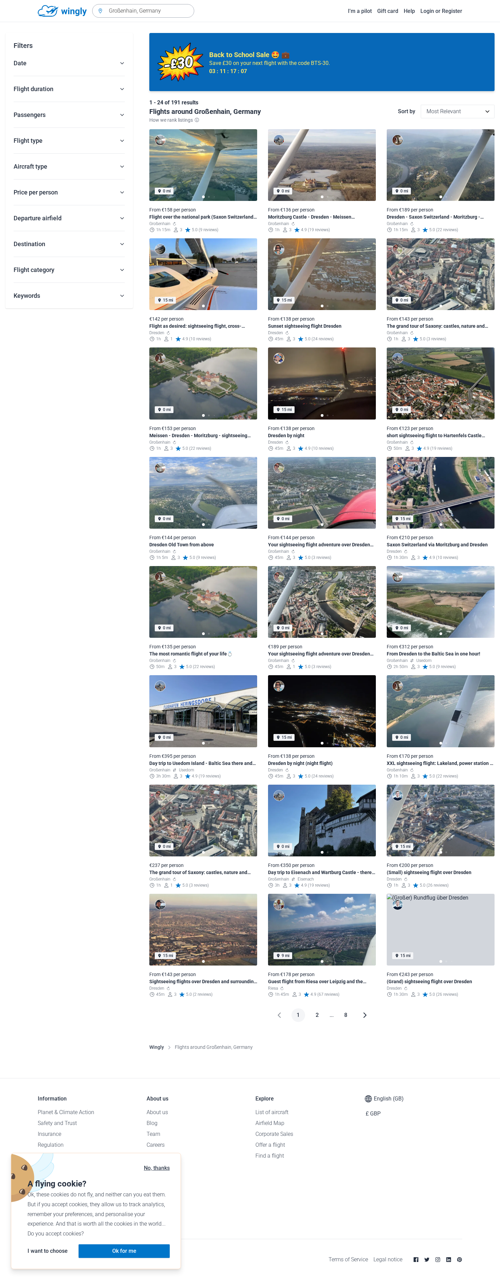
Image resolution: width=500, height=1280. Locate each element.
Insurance (49, 1134)
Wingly (156, 1047)
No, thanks (157, 1168)
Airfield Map (269, 1123)
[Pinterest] (459, 1259)
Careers (156, 1145)
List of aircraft (271, 1112)
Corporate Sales (274, 1134)
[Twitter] (427, 1259)
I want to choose (48, 1251)
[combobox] (143, 11)
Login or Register (441, 11)
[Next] (365, 1015)
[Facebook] (416, 1259)
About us (157, 1112)
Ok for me (124, 1251)
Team (153, 1134)
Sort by (406, 111)
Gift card (387, 11)
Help (409, 11)
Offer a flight (270, 1145)
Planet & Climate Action (66, 1112)
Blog (152, 1123)
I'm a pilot (360, 11)
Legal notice (387, 1259)
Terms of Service (348, 1259)
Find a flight (269, 1156)
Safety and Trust (57, 1123)
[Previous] (279, 1015)
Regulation (51, 1145)
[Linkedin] (448, 1259)
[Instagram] (437, 1259)
